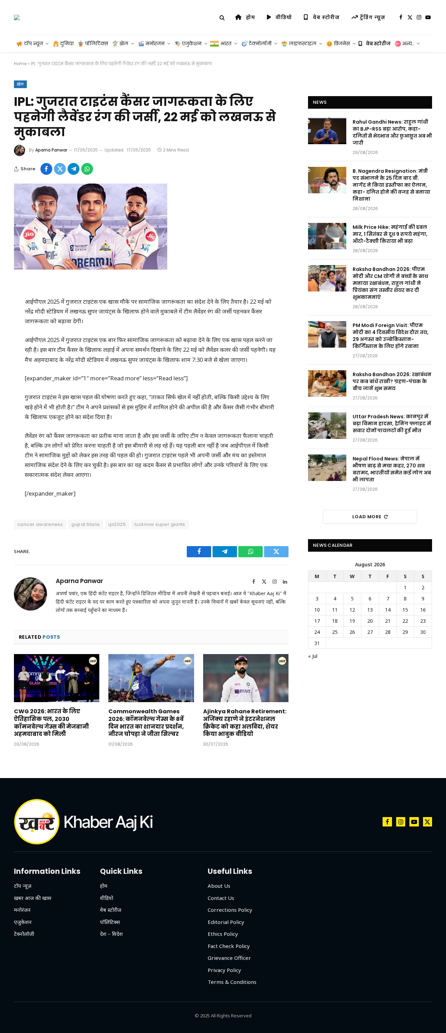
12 (352, 609)
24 (317, 632)
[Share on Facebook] (46, 169)
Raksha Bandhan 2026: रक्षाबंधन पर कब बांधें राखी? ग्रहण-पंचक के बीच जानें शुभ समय (392, 381)
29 (405, 632)
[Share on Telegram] (73, 169)
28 (388, 632)
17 (317, 621)
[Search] (222, 17)
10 (317, 609)
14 (388, 609)
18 (335, 621)
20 (370, 621)
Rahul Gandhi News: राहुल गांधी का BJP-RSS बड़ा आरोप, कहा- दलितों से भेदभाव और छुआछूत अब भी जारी (392, 132)
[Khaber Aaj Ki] (17, 17)
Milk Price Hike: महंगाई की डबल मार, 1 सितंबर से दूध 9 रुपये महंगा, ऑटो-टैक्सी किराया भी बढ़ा (390, 234)
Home (20, 64)
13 (370, 609)
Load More (367, 516)
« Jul (312, 656)
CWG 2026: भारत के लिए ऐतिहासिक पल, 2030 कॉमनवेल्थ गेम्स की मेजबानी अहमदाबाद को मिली (51, 723)
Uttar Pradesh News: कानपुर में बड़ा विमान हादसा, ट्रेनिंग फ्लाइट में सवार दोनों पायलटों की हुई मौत (392, 423)
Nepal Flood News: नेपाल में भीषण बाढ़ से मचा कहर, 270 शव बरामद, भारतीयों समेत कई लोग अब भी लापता (392, 469)
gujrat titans (85, 524)
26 (352, 632)
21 (388, 621)
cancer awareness (40, 524)
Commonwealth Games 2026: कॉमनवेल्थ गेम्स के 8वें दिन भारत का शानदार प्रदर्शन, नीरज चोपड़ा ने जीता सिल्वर (146, 723)
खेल (20, 84)
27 (370, 632)
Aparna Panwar (51, 150)
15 (405, 609)
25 (335, 632)
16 (423, 609)
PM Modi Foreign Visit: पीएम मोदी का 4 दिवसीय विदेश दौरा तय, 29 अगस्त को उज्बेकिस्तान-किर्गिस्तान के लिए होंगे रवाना (391, 336)
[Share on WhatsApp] (87, 169)
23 (423, 621)
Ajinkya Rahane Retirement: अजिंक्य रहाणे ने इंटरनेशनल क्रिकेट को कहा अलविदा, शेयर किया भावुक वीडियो (244, 723)
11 (335, 609)
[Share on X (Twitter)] (60, 169)
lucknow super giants (159, 524)
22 (405, 621)
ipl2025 (117, 524)
